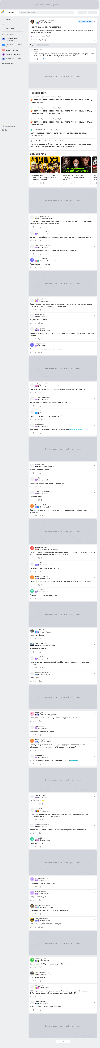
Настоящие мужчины (47, 645)
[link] (45, 171)
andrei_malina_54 (38, 141)
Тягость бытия (45, 675)
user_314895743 (37, 130)
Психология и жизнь (47, 565)
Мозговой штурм (49, 141)
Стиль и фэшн (45, 988)
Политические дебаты (48, 413)
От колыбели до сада (48, 549)
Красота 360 (44, 974)
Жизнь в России (45, 632)
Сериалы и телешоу (47, 97)
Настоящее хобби (45, 466)
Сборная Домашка (47, 261)
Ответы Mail (44, 507)
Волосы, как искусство (48, 386)
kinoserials (36, 97)
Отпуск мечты (45, 961)
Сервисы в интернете (48, 715)
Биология (43, 1003)
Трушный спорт (45, 811)
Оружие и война (46, 218)
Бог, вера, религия (46, 907)
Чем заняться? (45, 23)
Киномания (47, 130)
